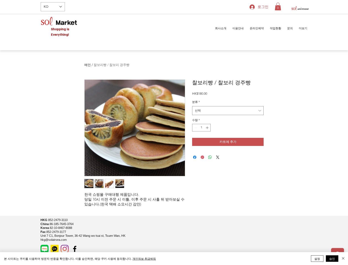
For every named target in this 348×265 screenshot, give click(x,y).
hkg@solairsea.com (53, 239)
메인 (87, 65)
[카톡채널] (55, 249)
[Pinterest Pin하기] (202, 157)
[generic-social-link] (44, 249)
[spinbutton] (201, 127)
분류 (196, 102)
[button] (278, 6)
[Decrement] (195, 127)
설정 (317, 259)
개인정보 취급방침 (144, 259)
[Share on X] (217, 157)
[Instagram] (65, 249)
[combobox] (228, 110)
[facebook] (75, 249)
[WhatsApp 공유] (210, 157)
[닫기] (343, 258)
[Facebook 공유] (194, 157)
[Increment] (207, 127)
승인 (332, 259)
